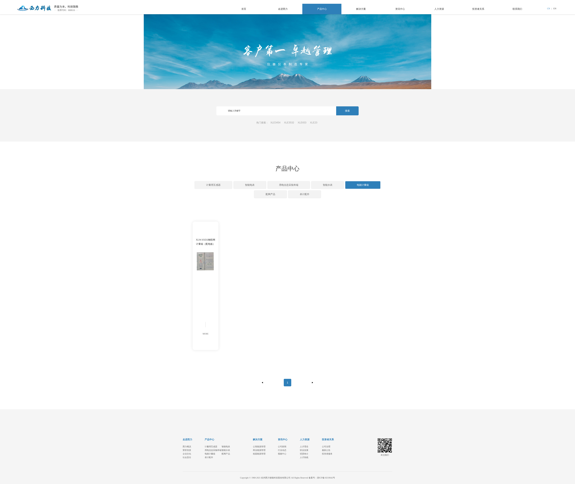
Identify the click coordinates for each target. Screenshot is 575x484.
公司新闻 (282, 447)
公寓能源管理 (259, 447)
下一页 (312, 382)
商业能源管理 (259, 450)
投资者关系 (478, 9)
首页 (243, 9)
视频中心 (282, 454)
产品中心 (322, 9)
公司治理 (326, 447)
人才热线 (304, 457)
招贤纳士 (304, 454)
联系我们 (517, 9)
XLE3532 (289, 122)
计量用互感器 (213, 185)
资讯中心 (400, 9)
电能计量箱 (363, 185)
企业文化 (187, 454)
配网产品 (270, 194)
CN (548, 8)
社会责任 (187, 457)
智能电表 (250, 185)
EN (554, 8)
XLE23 (313, 122)
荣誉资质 (187, 450)
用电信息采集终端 (288, 185)
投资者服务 (327, 454)
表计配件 (304, 194)
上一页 (262, 382)
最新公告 (326, 450)
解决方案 (361, 9)
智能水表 (327, 185)
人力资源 (439, 9)
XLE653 (302, 122)
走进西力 (283, 9)
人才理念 (304, 447)
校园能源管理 (259, 454)
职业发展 (304, 450)
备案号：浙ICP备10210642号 (322, 478)
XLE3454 (275, 122)
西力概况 (187, 447)
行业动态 (282, 450)
